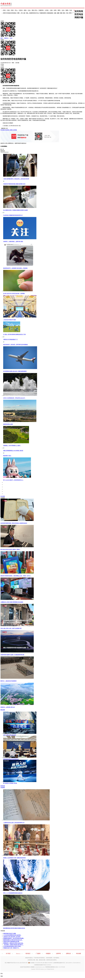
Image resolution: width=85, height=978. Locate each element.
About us (18, 953)
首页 (2, 38)
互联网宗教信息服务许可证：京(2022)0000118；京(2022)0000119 (67, 962)
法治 (63, 10)
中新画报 (3, 787)
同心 (16, 10)
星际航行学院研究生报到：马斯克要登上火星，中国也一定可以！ (16, 575)
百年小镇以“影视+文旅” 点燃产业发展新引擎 (11, 628)
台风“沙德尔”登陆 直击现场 (9, 735)
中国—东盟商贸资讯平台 (32, 13)
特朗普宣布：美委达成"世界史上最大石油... (13, 943)
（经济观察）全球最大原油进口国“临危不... (13, 944)
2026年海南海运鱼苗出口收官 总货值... (12, 946)
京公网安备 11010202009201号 (36, 962)
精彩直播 (3, 709)
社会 (29, 10)
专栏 (67, 13)
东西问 (20, 10)
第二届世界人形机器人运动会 (10, 783)
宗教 (18, 13)
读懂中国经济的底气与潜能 (9, 933)
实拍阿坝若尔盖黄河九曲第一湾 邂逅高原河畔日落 (12, 654)
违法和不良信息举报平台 (25, 967)
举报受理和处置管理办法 (50, 967)
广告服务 (38, 953)
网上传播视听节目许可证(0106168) (12, 962)
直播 (58, 13)
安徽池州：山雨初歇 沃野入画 (8, 707)
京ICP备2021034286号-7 (48, 962)
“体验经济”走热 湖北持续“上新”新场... (12, 936)
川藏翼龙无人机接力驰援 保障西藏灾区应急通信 (12, 602)
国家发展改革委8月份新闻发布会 (11, 759)
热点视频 (3, 496)
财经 (12, 10)
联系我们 (28, 953)
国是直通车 (50, 13)
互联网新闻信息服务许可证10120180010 (42, 964)
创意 (55, 13)
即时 (4, 10)
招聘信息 (68, 953)
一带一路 (22, 13)
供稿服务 (48, 953)
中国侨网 (41, 10)
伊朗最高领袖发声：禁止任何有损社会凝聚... (13, 938)
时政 (8, 10)
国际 (25, 10)
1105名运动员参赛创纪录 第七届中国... (12, 935)
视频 (61, 13)
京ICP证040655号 (23, 962)
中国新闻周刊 (42, 13)
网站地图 (78, 953)
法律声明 (58, 953)
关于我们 (8, 953)
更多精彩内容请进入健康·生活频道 (9, 130)
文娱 (51, 10)
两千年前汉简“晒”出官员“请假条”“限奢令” (10, 549)
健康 (67, 10)
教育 (59, 10)
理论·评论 (34, 10)
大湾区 (46, 10)
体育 (55, 10)
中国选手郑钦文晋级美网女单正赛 (11, 941)
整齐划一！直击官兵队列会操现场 (8, 680)
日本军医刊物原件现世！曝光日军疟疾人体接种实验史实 (14, 523)
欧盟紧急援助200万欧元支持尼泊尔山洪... (13, 939)
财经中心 (6, 38)
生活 (71, 10)
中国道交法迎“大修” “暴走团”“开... (11, 947)
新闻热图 (3, 785)
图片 (64, 13)
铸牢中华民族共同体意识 (9, 13)
